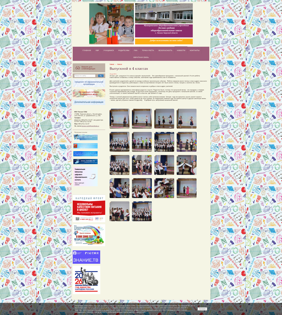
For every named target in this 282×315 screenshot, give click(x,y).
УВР (97, 50)
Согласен (202, 309)
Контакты (194, 50)
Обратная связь (141, 57)
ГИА (135, 50)
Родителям (123, 50)
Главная (87, 50)
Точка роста (148, 50)
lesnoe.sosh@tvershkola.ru (90, 126)
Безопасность (165, 50)
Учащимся (108, 50)
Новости (181, 50)
